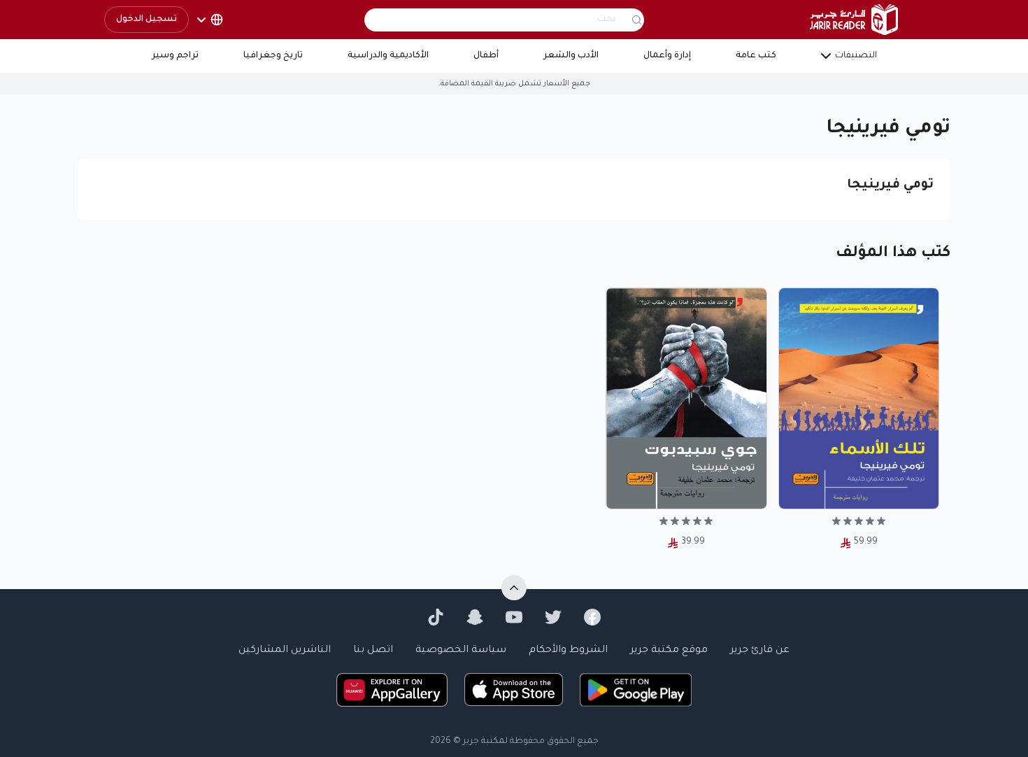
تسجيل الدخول (146, 19)
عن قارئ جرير (760, 650)
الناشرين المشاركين (284, 650)
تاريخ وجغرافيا (273, 56)
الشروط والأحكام (568, 650)
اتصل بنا (373, 650)
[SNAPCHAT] (475, 617)
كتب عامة (756, 56)
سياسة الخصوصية (460, 650)
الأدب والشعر (571, 56)
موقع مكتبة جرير (669, 650)
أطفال (486, 56)
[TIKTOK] (435, 617)
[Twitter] (553, 617)
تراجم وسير (175, 56)
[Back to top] (514, 587)
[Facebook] (592, 617)
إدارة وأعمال (667, 56)
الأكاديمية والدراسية (388, 56)
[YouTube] (514, 617)
